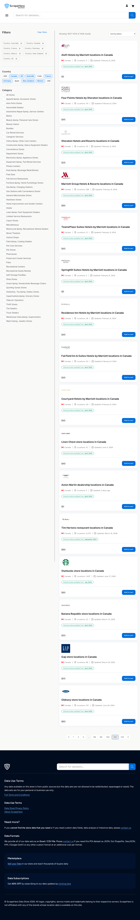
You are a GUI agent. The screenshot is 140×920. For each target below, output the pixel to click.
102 (122, 737)
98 (94, 737)
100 (108, 737)
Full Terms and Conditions (17, 795)
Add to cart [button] (128, 76)
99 (101, 737)
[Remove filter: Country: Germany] (42, 48)
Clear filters (42, 32)
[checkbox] (5, 76)
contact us (126, 827)
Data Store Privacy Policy (16, 808)
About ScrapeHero (13, 811)
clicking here (64, 883)
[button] (6, 15)
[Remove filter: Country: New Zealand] (46, 53)
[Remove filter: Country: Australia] (21, 43)
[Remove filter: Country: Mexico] (20, 53)
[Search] (132, 15)
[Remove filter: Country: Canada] (43, 43)
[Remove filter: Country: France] (19, 48)
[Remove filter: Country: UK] (16, 58)
